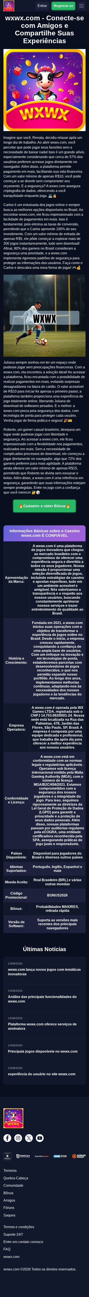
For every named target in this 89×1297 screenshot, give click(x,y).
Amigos (9, 1200)
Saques (9, 1215)
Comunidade (13, 1185)
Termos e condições (18, 1227)
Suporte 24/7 (13, 1234)
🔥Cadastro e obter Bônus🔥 (44, 506)
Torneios (10, 1170)
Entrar (42, 6)
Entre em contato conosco (23, 1242)
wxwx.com (11, 1257)
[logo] (8, 2)
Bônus (8, 1193)
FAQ (6, 1249)
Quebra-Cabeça (15, 1178)
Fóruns (8, 1208)
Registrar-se (63, 6)
